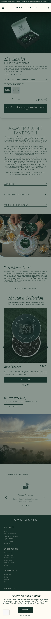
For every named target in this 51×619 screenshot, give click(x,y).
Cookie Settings (25, 615)
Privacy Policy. (39, 603)
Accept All (25, 610)
